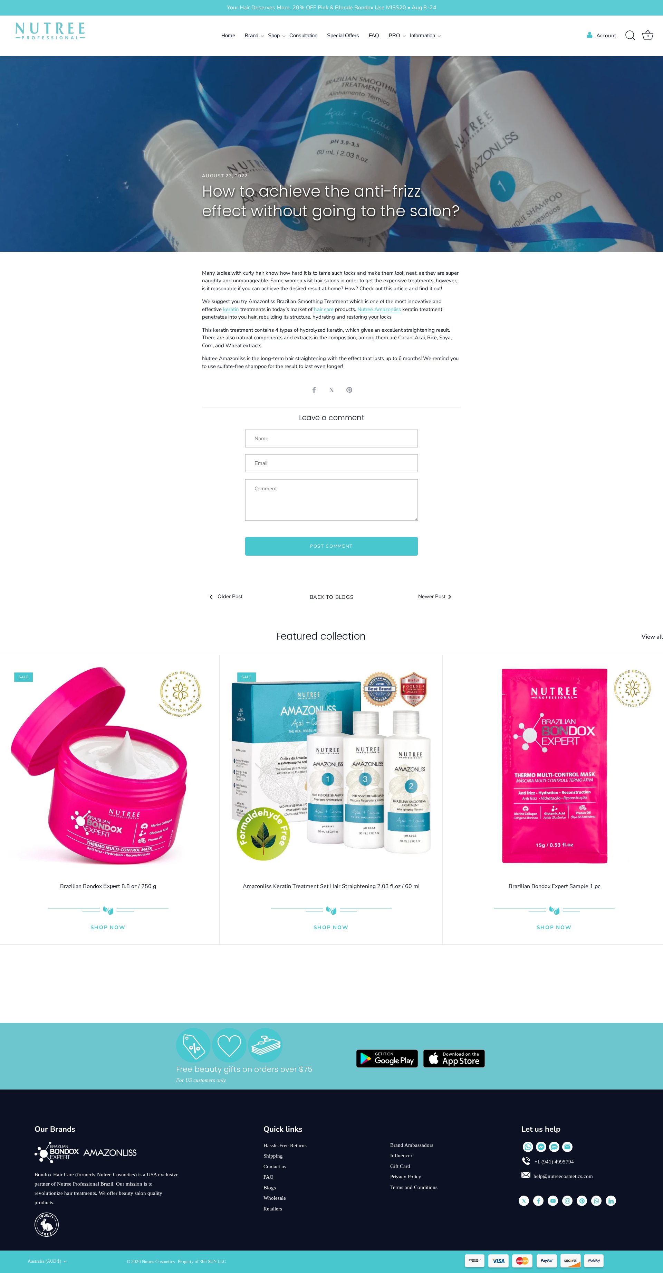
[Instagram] (567, 1201)
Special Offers (343, 35)
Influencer (401, 1155)
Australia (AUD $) (44, 1261)
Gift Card (400, 1166)
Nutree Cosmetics (159, 1261)
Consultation (303, 35)
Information (422, 35)
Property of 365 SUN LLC (202, 1261)
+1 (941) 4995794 (553, 1161)
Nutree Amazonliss (379, 309)
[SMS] (554, 1147)
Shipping (273, 1156)
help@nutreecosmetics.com (563, 1176)
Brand (251, 35)
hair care (324, 309)
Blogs (269, 1187)
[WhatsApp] (528, 1147)
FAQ (374, 35)
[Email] (567, 1147)
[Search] (630, 35)
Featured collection (321, 636)
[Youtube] (553, 1201)
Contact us (274, 1166)
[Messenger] (541, 1147)
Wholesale (274, 1198)
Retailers (272, 1208)
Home (228, 35)
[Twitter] (524, 1201)
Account (606, 35)
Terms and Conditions (414, 1187)
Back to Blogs (332, 597)
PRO (394, 35)
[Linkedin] (611, 1201)
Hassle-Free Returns (285, 1145)
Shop (274, 35)
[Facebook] (538, 1201)
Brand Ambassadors (411, 1145)
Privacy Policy (405, 1176)
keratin (231, 309)
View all (652, 637)
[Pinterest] (582, 1201)
